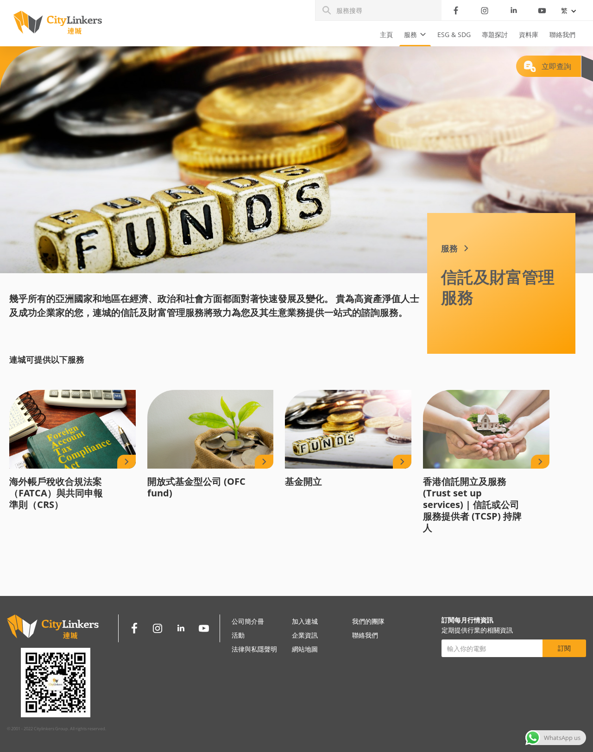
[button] (415, 34)
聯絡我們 (562, 34)
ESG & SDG (454, 34)
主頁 (386, 34)
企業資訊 (305, 635)
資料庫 (528, 34)
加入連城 (305, 621)
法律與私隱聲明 (254, 649)
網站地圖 (305, 649)
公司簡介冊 (248, 621)
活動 (238, 635)
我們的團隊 (368, 621)
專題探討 (495, 34)
